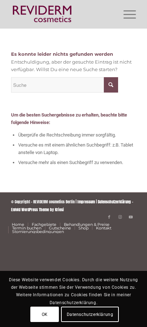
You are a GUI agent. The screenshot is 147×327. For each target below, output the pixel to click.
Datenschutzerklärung (114, 202)
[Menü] (126, 14)
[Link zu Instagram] (120, 217)
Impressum (86, 202)
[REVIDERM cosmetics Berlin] (61, 14)
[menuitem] (126, 14)
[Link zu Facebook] (109, 217)
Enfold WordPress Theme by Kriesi (37, 210)
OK (45, 314)
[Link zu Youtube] (130, 217)
